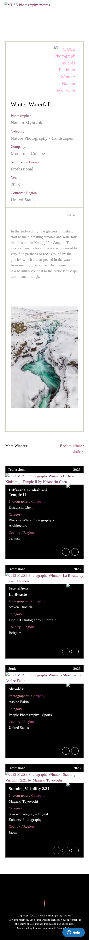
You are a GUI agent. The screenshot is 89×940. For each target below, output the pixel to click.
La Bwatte (18, 594)
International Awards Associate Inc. (52, 927)
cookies (68, 923)
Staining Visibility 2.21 (29, 788)
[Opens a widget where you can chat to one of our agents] (73, 933)
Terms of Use (26, 923)
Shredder (17, 689)
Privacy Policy (43, 923)
